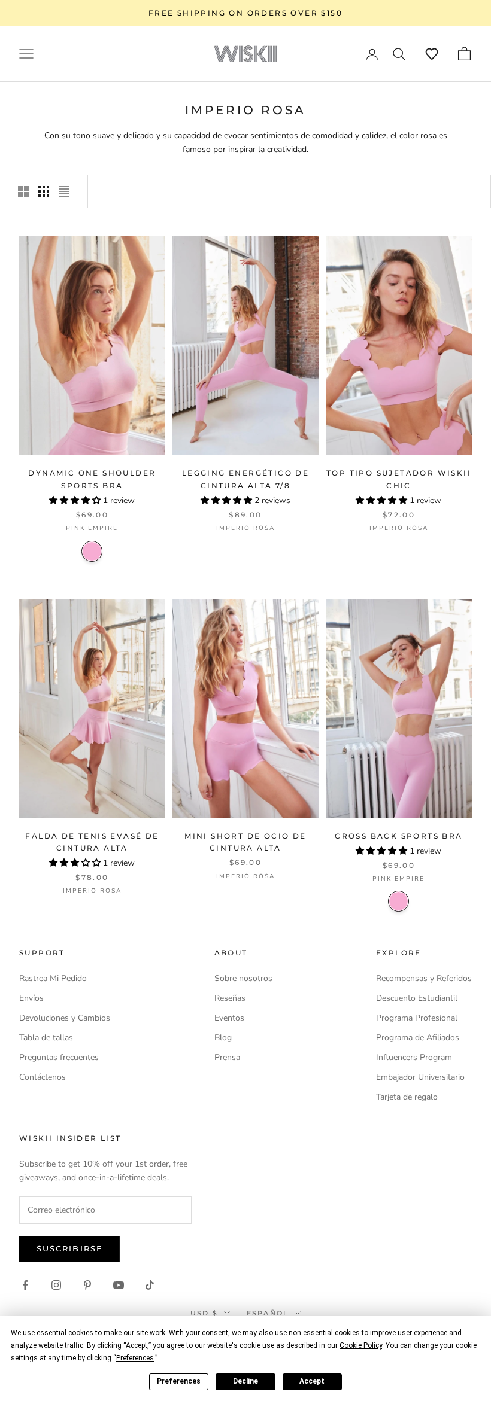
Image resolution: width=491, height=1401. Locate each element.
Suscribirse (70, 1248)
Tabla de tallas (46, 1037)
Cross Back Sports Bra (398, 836)
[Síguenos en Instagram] (56, 1285)
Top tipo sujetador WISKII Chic (398, 478)
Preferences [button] (135, 1358)
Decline (245, 1381)
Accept (312, 1381)
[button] (432, 54)
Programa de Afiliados (417, 1037)
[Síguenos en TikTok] (150, 1285)
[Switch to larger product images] (23, 191)
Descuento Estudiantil (416, 998)
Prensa (227, 1057)
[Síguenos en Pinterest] (87, 1285)
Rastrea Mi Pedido (53, 978)
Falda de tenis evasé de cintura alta (92, 842)
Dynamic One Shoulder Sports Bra (92, 478)
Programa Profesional (416, 1018)
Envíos (31, 998)
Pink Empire (91, 551)
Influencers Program (414, 1057)
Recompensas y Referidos (424, 978)
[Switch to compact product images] (64, 191)
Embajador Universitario (420, 1077)
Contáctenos (42, 1077)
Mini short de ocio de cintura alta (245, 842)
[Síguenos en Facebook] (25, 1285)
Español (268, 1313)
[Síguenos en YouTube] (119, 1285)
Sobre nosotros (243, 978)
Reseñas (230, 998)
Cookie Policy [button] (361, 1345)
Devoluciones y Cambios (64, 1018)
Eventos (229, 1018)
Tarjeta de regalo (407, 1096)
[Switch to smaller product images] (43, 191)
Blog (223, 1037)
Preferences (179, 1381)
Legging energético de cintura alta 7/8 (245, 478)
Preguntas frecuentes (59, 1057)
